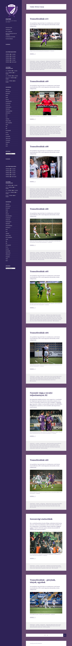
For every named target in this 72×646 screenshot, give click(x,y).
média (7, 124)
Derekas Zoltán (51, 62)
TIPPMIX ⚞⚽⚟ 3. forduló (10, 58)
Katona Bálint (55, 63)
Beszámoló (8, 93)
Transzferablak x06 (39, 209)
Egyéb (7, 97)
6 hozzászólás (56, 320)
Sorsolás (7, 134)
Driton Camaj (56, 62)
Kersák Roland (36, 64)
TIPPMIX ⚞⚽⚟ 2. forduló (10, 60)
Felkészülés (8, 109)
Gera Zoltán (43, 444)
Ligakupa (7, 118)
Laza (6, 116)
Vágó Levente (57, 447)
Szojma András (43, 68)
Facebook (8, 44)
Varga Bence (43, 568)
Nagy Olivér (55, 65)
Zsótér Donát (41, 69)
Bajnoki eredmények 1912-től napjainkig (11, 34)
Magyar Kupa (8, 120)
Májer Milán (57, 64)
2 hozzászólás (46, 197)
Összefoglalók (8, 130)
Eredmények (8, 103)
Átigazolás (8, 89)
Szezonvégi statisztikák (41, 519)
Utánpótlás (8, 142)
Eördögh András (33, 63)
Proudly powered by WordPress (36, 643)
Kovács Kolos (46, 64)
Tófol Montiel (54, 68)
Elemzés (7, 99)
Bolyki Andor (35, 62)
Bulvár (7, 95)
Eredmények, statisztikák (10, 36)
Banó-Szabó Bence (50, 443)
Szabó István (47, 447)
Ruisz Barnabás (57, 67)
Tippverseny (8, 138)
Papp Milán (41, 67)
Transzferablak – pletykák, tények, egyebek (43, 581)
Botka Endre (40, 62)
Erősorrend (8, 105)
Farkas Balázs (38, 63)
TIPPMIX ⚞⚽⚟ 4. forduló (10, 56)
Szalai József (32, 68)
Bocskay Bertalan (58, 443)
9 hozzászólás (33, 381)
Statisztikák (8, 136)
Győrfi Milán (44, 63)
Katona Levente (35, 129)
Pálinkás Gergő (35, 67)
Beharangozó (8, 91)
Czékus (44, 253)
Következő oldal (64, 635)
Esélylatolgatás (8, 107)
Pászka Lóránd (46, 67)
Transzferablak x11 (39, 18)
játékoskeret (8, 113)
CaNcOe (37, 61)
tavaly (58, 526)
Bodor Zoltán (55, 61)
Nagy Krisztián (50, 65)
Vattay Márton (32, 448)
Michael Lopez (38, 65)
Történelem (8, 140)
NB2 (6, 128)
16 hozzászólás (47, 627)
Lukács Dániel (51, 64)
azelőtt (31, 528)
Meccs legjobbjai (9, 122)
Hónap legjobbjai (9, 111)
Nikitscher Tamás (33, 132)
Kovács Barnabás (52, 566)
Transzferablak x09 (39, 81)
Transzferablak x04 (39, 332)
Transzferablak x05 (39, 271)
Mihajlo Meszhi (44, 65)
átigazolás (48, 624)
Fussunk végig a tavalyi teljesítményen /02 (41, 394)
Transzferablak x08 (39, 146)
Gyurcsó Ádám (49, 63)
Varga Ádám (32, 69)
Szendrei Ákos (37, 68)
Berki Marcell (55, 565)
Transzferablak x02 (39, 460)
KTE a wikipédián (9, 31)
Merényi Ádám (32, 65)
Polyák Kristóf (51, 67)
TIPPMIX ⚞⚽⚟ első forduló (11, 62)
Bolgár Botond (55, 315)
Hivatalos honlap (9, 27)
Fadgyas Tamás (39, 128)
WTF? (7, 146)
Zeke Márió (37, 69)
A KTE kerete (8, 29)
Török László (59, 68)
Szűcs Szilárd (48, 68)
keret (7, 114)
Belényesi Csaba (50, 61)
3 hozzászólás (41, 259)
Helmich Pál (48, 444)
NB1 (6, 126)
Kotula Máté (41, 64)
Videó (7, 144)
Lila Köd (8, 19)
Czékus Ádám (45, 62)
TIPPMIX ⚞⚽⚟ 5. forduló (10, 54)
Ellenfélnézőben (9, 101)
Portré (7, 132)
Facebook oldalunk (9, 38)
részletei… (33, 53)
